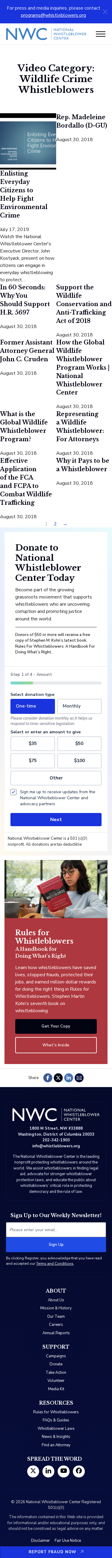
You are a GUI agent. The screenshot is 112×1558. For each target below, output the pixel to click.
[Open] (100, 34)
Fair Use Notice (68, 1540)
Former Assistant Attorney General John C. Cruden (27, 351)
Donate (56, 1364)
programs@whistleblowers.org (53, 15)
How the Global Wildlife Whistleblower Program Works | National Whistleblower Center (83, 367)
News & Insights (56, 1436)
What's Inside (56, 1045)
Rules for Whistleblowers (56, 1412)
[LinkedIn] (68, 1077)
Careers (56, 1324)
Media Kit (56, 1389)
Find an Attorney (56, 1445)
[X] (58, 1077)
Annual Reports (56, 1333)
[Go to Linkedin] (48, 1471)
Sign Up (56, 1244)
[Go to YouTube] (63, 1471)
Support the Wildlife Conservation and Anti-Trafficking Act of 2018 (84, 304)
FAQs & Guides (56, 1420)
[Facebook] (47, 1077)
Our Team (56, 1316)
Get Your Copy (56, 1026)
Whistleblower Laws (56, 1428)
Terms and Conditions (54, 1263)
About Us (56, 1300)
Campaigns (56, 1356)
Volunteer (56, 1380)
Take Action (56, 1372)
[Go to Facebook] (79, 1471)
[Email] (79, 1077)
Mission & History (56, 1308)
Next (56, 819)
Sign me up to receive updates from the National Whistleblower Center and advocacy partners (57, 798)
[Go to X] (33, 1471)
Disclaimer (40, 1540)
